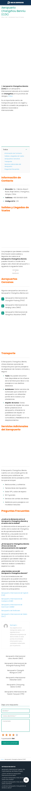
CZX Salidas (15, 270)
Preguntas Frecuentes (12, 169)
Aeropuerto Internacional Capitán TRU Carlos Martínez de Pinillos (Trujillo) (13, 770)
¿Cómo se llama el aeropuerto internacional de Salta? (11, 774)
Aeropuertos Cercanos (12, 159)
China (10, 96)
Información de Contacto (13, 153)
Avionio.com (15, 273)
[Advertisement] (15, 34)
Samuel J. (13, 625)
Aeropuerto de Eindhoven (10, 611)
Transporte (8, 161)
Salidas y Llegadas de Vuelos (14, 156)
